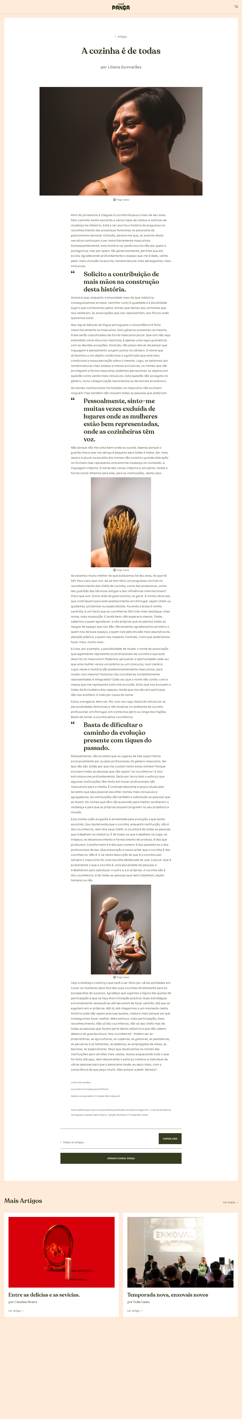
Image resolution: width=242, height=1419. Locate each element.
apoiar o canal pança (121, 1158)
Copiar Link (170, 1138)
